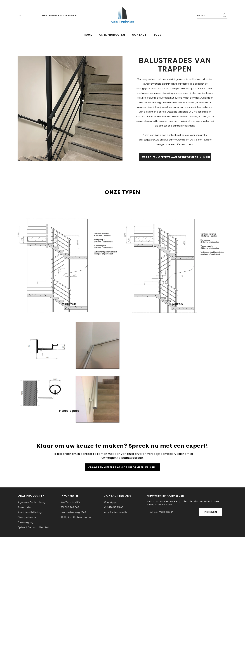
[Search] (212, 15)
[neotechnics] (70, 108)
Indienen (210, 512)
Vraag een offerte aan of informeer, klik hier (123, 467)
